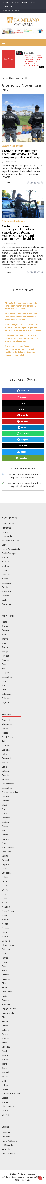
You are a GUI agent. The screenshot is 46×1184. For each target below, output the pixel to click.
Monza (5, 923)
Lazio (4, 570)
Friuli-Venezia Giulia (11, 549)
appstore (24, 452)
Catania (5, 800)
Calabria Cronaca (17, 145)
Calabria (5, 145)
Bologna (5, 651)
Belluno (5, 754)
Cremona (6, 817)
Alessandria (7, 724)
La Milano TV (7, 6)
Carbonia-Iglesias (10, 792)
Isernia (5, 868)
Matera (5, 915)
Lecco (4, 885)
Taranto (5, 1055)
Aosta (4, 621)
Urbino (5, 1085)
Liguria (5, 532)
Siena (4, 1042)
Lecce (4, 881)
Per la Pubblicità (28, 2)
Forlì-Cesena (8, 847)
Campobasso (8, 677)
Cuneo (5, 826)
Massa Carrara (8, 911)
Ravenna (6, 1004)
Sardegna (6, 604)
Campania (6, 583)
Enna (4, 830)
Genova (5, 630)
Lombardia (7, 536)
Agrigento (6, 720)
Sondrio (5, 1051)
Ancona (5, 660)
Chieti (4, 805)
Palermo (6, 698)
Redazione (16, 2)
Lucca (4, 898)
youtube (24, 415)
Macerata (6, 902)
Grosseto (6, 860)
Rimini (5, 1021)
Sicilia (4, 599)
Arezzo (5, 732)
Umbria (5, 566)
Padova (5, 953)
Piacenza (6, 979)
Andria (5, 728)
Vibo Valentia (8, 1106)
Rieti (4, 1017)
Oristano (6, 949)
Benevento (7, 758)
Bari (3, 685)
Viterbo (5, 1114)
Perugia (5, 664)
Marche (5, 561)
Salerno (5, 1029)
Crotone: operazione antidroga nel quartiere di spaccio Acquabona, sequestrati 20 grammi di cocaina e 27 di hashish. (20, 232)
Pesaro (5, 970)
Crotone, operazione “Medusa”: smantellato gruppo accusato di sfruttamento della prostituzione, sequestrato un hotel (33, 61)
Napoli (5, 681)
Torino (5, 626)
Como (4, 809)
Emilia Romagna (9, 553)
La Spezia (6, 872)
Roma (4, 668)
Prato (4, 996)
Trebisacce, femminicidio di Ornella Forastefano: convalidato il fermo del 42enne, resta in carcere (21, 338)
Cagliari (5, 702)
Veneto (5, 544)
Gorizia (5, 855)
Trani (4, 1068)
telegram (25, 439)
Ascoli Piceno (8, 737)
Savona (5, 1038)
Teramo (5, 1059)
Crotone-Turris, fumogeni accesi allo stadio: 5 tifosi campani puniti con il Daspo (21, 154)
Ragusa (5, 1000)
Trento (5, 638)
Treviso (5, 1076)
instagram (24, 397)
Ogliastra (6, 940)
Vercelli (5, 1097)
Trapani (5, 1072)
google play (25, 458)
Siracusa (6, 1046)
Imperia (5, 864)
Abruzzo (6, 574)
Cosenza (5, 813)
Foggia (5, 843)
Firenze (5, 655)
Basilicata (6, 591)
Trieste (5, 647)
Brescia (5, 775)
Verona (5, 1102)
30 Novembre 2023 (10, 162)
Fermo (5, 834)
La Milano (6, 2)
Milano (5, 634)
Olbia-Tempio (8, 945)
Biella (4, 766)
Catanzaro (6, 694)
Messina (5, 928)
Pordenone (7, 991)
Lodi (4, 894)
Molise (5, 578)
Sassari (5, 1034)
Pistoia (5, 987)
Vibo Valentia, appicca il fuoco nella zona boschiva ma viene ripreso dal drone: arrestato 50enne (21, 305)
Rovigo (5, 1025)
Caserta (5, 796)
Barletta (6, 749)
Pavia (4, 962)
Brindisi (5, 779)
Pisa (4, 983)
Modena (5, 919)
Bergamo (6, 762)
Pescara (5, 974)
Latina (5, 877)
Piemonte (6, 527)
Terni (4, 1063)
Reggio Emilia (8, 1013)
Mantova (6, 906)
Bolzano (5, 771)
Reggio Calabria (9, 1008)
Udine (5, 1080)
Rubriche (6, 1149)
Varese (5, 1089)
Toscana (5, 557)
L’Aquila (5, 672)
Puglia (5, 587)
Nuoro (5, 936)
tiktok (24, 446)
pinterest (25, 421)
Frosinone (6, 851)
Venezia (5, 643)
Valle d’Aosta (8, 523)
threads (24, 409)
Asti (3, 741)
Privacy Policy (8, 1153)
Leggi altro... (7, 182)
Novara (5, 932)
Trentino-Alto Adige (11, 540)
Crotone (5, 822)
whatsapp (24, 433)
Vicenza (5, 1110)
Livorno (5, 889)
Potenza (6, 689)
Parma (5, 957)
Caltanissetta (8, 783)
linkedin (24, 427)
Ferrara (5, 838)
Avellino (5, 745)
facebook (25, 390)
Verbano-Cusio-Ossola (12, 1093)
